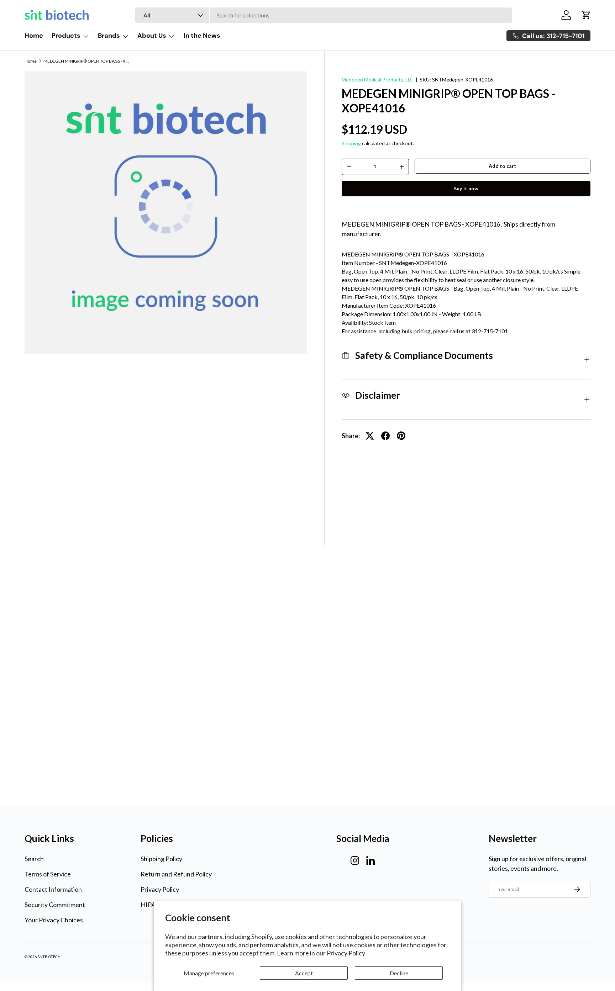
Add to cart (502, 166)
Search (34, 859)
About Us (151, 35)
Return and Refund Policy (176, 874)
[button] (586, 15)
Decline (399, 973)
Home (34, 35)
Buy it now (465, 188)
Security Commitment (55, 904)
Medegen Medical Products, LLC (378, 79)
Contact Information (53, 889)
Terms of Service (48, 874)
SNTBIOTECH (49, 957)
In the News (202, 35)
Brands (109, 35)
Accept (304, 973)
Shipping (351, 143)
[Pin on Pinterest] (401, 436)
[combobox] (323, 15)
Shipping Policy (161, 859)
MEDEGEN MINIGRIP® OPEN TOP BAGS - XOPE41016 (86, 61)
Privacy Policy (346, 953)
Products (66, 35)
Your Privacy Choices (54, 920)
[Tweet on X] (370, 436)
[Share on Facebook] (385, 436)
